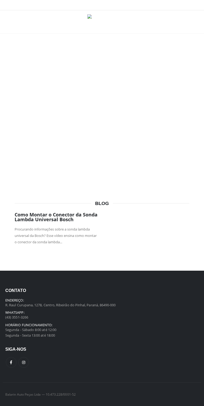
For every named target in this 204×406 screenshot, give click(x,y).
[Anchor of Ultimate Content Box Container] (102, 87)
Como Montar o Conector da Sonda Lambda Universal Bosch (56, 217)
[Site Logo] (102, 21)
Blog (102, 203)
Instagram (23, 362)
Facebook (11, 362)
